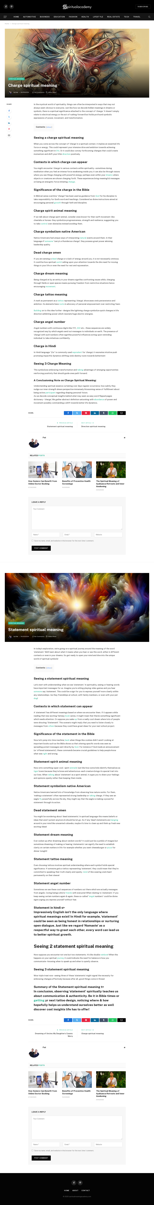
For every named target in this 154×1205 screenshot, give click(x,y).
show (49, 127)
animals (73, 768)
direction (66, 154)
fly (40, 799)
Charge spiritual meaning (92, 1033)
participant (50, 392)
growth (57, 202)
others (51, 726)
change (71, 182)
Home (16, 17)
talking (51, 774)
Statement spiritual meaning (60, 426)
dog (35, 698)
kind (85, 872)
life (57, 150)
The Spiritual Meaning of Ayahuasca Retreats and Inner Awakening (110, 484)
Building (37, 310)
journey (60, 958)
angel (91, 896)
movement (50, 286)
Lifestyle (98, 17)
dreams (109, 175)
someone (49, 241)
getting (39, 1000)
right (45, 753)
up (76, 719)
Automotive (29, 17)
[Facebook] (9, 110)
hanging (114, 820)
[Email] (9, 135)
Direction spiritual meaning (93, 426)
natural (83, 238)
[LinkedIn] (9, 123)
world (59, 262)
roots (61, 304)
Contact (85, 1190)
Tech (126, 17)
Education (59, 17)
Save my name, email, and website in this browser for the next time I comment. (64, 541)
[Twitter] (9, 116)
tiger (36, 771)
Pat (17, 92)
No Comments (39, 92)
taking (80, 370)
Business (45, 17)
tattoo (61, 300)
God (97, 196)
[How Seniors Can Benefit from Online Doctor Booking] (43, 469)
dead (54, 259)
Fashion (73, 17)
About (75, 1190)
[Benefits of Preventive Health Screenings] (77, 469)
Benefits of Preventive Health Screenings (76, 482)
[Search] (149, 17)
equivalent (77, 352)
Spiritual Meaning (16, 79)
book (67, 716)
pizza (109, 847)
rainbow (104, 954)
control (44, 223)
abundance (99, 399)
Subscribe (143, 7)
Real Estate (113, 17)
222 (78, 328)
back (67, 740)
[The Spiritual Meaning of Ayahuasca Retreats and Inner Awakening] (111, 469)
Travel (137, 17)
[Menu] (5, 17)
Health (85, 17)
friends (68, 893)
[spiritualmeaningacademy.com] (77, 6)
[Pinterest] (9, 129)
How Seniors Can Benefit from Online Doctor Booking (42, 482)
